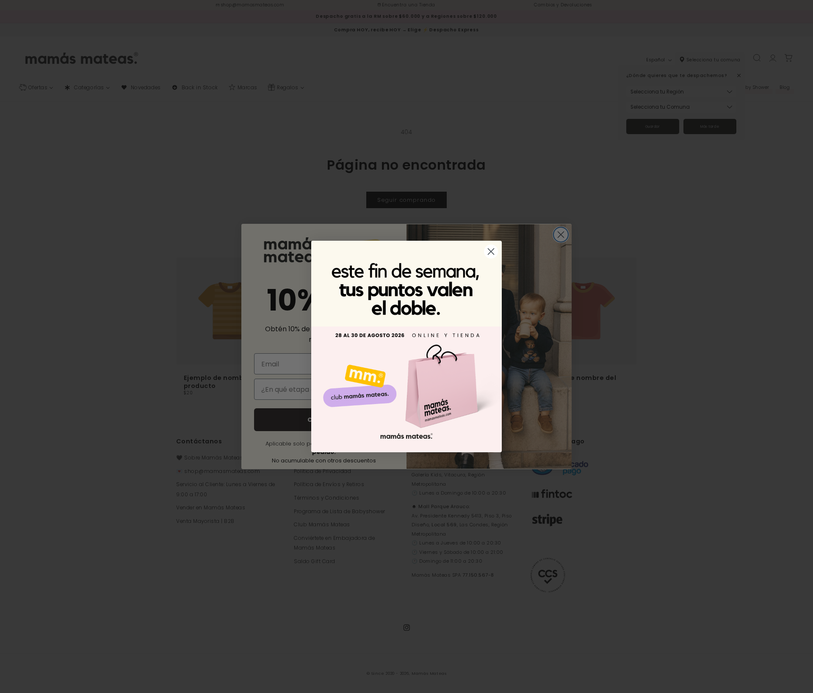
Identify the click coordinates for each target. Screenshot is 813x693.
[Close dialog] (491, 251)
